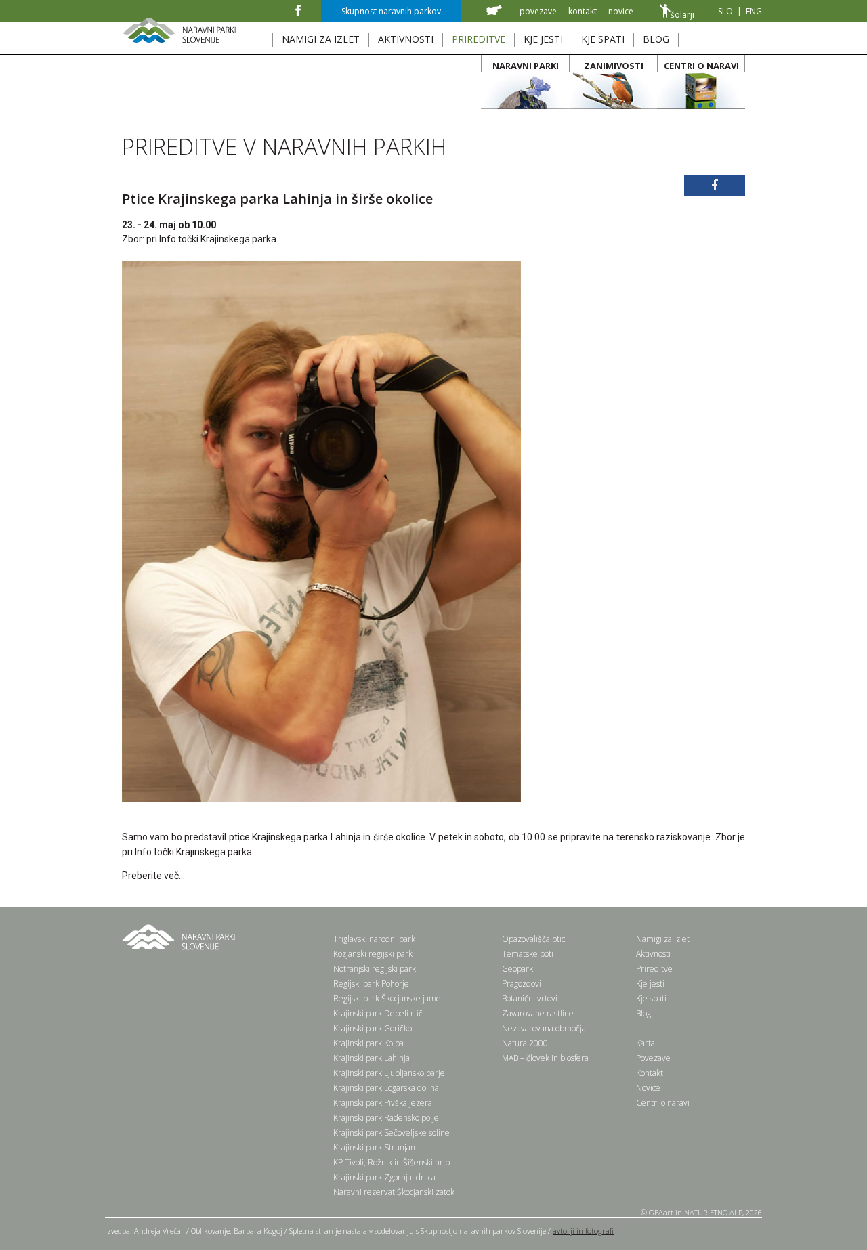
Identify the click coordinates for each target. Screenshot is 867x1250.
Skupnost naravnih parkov (391, 11)
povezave (538, 11)
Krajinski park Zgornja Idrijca (384, 1177)
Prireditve (654, 968)
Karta (645, 1043)
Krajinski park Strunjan (374, 1147)
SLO (725, 11)
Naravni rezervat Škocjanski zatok (393, 1192)
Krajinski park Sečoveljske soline (391, 1132)
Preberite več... (153, 875)
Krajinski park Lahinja (371, 1058)
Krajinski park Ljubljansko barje (389, 1073)
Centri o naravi (663, 1102)
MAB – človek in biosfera (545, 1058)
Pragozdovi (521, 983)
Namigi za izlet (663, 939)
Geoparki (518, 968)
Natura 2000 (525, 1043)
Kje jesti (650, 983)
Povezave (653, 1058)
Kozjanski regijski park (373, 954)
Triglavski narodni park (374, 939)
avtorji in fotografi (583, 1231)
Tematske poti (527, 954)
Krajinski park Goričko (372, 1028)
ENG (754, 11)
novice (620, 11)
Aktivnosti (653, 954)
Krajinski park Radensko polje (386, 1117)
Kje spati (651, 998)
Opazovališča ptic (533, 939)
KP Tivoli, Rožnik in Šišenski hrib (391, 1162)
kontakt (582, 11)
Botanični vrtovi (529, 998)
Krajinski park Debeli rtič (378, 1013)
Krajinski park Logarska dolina (386, 1088)
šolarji (682, 14)
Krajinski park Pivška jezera (382, 1102)
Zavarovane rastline (538, 1013)
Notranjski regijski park (374, 968)
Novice (648, 1088)
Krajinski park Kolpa (368, 1043)
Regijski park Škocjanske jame (387, 998)
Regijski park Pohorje (371, 983)
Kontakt (649, 1073)
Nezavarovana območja (544, 1028)
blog (656, 39)
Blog (643, 1013)
